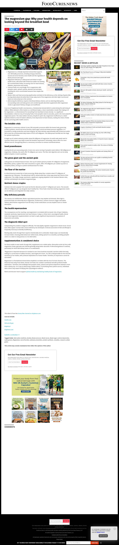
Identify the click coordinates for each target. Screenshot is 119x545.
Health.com (7, 320)
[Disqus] (37, 449)
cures (75, 10)
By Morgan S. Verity (90, 99)
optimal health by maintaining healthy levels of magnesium (43, 271)
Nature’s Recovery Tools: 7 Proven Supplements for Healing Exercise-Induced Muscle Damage (96, 164)
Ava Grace (17, 26)
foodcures (36, 10)
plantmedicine (27, 10)
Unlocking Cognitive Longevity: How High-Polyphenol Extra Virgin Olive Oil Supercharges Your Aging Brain (97, 66)
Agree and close (103, 535)
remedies (57, 340)
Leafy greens (8, 340)
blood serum (45, 338)
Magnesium (16, 340)
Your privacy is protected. (13, 366)
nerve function (24, 340)
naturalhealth (57, 10)
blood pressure (36, 338)
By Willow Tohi (89, 87)
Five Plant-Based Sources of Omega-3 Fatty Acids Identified (96, 72)
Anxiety (29, 338)
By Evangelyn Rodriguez (91, 80)
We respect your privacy (51, 528)
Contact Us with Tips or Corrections (59, 534)
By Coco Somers (90, 69)
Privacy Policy (59, 539)
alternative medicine (20, 338)
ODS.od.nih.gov (9, 323)
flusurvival (17, 10)
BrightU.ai (7, 326)
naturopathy (67, 10)
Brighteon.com (8, 329)
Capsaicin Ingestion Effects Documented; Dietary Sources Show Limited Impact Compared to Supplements (97, 121)
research (63, 340)
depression (65, 338)
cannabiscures (46, 10)
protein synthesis (48, 340)
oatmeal (32, 340)
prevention (38, 340)
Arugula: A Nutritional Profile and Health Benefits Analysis (96, 127)
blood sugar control (56, 338)
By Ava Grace (89, 111)
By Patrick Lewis (90, 173)
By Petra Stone (90, 124)
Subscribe (95, 543)
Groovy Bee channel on (29, 313)
